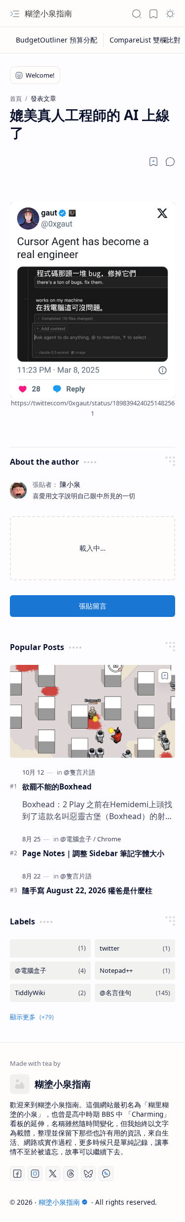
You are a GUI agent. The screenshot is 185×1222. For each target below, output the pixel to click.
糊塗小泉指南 (48, 13)
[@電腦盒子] (78, 838)
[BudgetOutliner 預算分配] (57, 40)
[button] (14, 13)
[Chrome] (109, 838)
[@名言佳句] (135, 993)
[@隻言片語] (79, 772)
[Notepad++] (135, 970)
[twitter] (135, 948)
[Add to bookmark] (164, 676)
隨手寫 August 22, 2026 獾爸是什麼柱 (87, 890)
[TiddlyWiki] (50, 993)
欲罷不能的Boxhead (57, 786)
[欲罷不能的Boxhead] (92, 711)
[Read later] (153, 161)
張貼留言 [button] (93, 606)
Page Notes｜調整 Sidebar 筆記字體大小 (93, 853)
